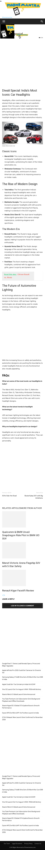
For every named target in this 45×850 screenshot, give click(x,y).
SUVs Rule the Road (9, 496)
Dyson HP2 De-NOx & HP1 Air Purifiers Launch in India (20, 713)
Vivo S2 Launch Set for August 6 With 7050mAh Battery (21, 689)
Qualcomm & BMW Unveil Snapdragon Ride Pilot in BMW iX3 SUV (20, 535)
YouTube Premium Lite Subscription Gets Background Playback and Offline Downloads (21, 700)
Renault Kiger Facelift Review (18, 590)
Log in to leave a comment (22, 606)
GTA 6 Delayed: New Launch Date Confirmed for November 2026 (22, 718)
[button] (3, 21)
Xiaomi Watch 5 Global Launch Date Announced (18, 694)
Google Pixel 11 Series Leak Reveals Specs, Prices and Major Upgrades (21, 665)
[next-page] (4, 595)
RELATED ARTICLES (11, 508)
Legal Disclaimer (17, 843)
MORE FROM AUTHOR (31, 508)
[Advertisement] (22, 62)
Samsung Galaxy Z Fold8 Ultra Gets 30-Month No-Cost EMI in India (22, 678)
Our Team (7, 843)
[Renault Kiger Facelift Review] (22, 578)
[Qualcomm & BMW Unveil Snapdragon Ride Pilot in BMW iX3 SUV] (22, 519)
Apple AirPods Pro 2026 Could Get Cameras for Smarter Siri (21, 671)
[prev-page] (3, 595)
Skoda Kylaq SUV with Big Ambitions (33, 497)
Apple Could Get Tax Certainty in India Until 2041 (18, 684)
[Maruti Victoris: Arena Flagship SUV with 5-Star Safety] (22, 550)
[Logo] (7, 38)
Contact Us (38, 843)
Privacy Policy (28, 843)
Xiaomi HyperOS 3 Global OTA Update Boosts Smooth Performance (21, 707)
